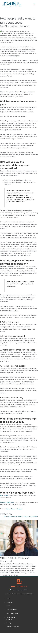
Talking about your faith (30, 516)
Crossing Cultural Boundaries (13, 516)
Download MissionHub (7, 502)
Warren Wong (10, 509)
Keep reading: (4, 495)
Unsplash (20, 509)
